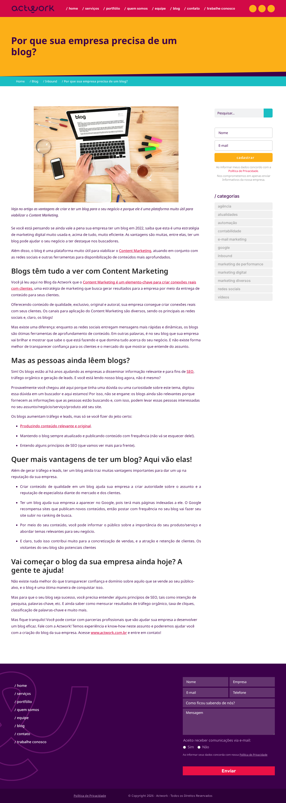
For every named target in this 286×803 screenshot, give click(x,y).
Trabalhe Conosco (219, 8)
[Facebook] (253, 8)
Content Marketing (135, 250)
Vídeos (223, 297)
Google (224, 247)
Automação (227, 222)
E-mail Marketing (232, 239)
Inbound (51, 81)
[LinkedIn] (271, 8)
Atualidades (228, 214)
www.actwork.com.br (109, 632)
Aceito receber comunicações (217, 740)
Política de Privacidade (243, 171)
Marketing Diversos (234, 280)
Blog (175, 8)
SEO (190, 371)
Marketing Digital (232, 272)
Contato (192, 8)
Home (72, 8)
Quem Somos (136, 8)
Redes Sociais (229, 289)
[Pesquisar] (268, 113)
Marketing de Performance (240, 264)
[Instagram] (262, 8)
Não (205, 746)
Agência (224, 206)
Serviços (90, 8)
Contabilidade (229, 231)
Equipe (159, 8)
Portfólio (111, 8)
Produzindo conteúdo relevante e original (55, 426)
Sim (191, 746)
